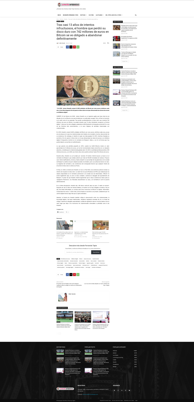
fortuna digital (60, 263)
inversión (97, 263)
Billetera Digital (75, 258)
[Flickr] (121, 390)
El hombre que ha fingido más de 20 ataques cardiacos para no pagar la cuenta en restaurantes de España (69, 285)
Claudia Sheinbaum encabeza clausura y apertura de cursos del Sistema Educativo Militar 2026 (64, 326)
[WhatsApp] (77, 47)
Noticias (61, 19)
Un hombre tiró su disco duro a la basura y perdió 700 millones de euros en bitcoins (65, 233)
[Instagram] (125, 390)
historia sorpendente (73, 263)
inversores (102, 263)
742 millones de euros (65, 258)
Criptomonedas (95, 258)
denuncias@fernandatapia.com (90, 394)
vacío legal (88, 267)
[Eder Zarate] (58, 43)
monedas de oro (85, 265)
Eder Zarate (62, 43)
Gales (66, 263)
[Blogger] (114, 390)
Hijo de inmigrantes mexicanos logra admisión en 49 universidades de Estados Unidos (129, 45)
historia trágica (82, 263)
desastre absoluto (74, 260)
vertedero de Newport (96, 267)
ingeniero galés (90, 263)
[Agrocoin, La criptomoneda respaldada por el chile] (82, 225)
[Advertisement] (83, 61)
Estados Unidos (101, 260)
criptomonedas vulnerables (63, 260)
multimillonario (94, 265)
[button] (135, 15)
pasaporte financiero (103, 265)
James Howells (60, 265)
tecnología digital (69, 267)
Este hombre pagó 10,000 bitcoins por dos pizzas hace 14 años (100, 233)
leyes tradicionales (77, 265)
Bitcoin (80, 258)
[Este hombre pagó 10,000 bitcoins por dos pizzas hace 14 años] (100, 225)
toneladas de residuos (79, 267)
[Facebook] (67, 47)
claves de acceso (87, 258)
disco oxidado (93, 260)
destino (87, 260)
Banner (58, 322)
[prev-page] (57, 334)
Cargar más (124, 61)
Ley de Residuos (68, 265)
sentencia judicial (60, 267)
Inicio (58, 19)
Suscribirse (96, 252)
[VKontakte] (129, 390)
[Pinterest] (74, 47)
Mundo (65, 19)
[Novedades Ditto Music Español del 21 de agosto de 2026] (116, 38)
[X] (70, 47)
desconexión (82, 260)
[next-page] (60, 334)
